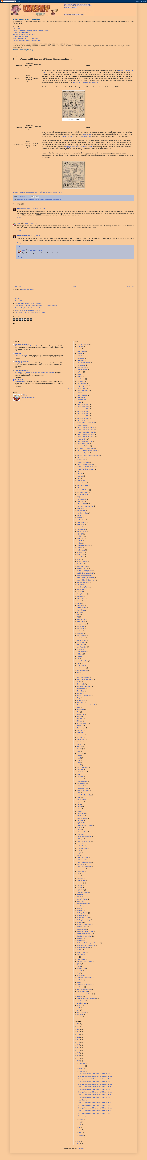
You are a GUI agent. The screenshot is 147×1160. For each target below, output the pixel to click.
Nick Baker (80, 737)
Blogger (81, 1148)
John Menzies (81, 644)
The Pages (80, 938)
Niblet (19, 223)
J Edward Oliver (81, 624)
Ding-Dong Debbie (82, 513)
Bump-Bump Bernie (82, 386)
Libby (78, 672)
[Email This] (32, 197)
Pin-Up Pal (80, 779)
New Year (80, 730)
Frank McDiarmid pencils (84, 570)
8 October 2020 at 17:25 (38, 208)
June (80, 1124)
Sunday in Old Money (22, 344)
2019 (78, 1042)
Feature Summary (82, 561)
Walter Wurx (80, 975)
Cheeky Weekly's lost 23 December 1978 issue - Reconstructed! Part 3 (37, 192)
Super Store (80, 890)
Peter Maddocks (81, 772)
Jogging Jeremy (81, 640)
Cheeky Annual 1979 (83, 404)
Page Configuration (82, 767)
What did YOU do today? (84, 984)
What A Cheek (81, 982)
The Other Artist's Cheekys (85, 933)
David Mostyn (81, 508)
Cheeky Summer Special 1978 (86, 430)
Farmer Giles (80, 557)
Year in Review (81, 1012)
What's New (80, 987)
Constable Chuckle (82, 485)
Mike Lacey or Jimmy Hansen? (86, 705)
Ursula (79, 966)
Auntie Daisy (80, 356)
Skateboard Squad (85, 136)
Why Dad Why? (81, 1001)
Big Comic (80, 372)
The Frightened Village (83, 920)
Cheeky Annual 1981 (83, 409)
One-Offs (79, 749)
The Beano (80, 910)
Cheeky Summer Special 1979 (86, 432)
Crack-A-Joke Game (83, 490)
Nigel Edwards (81, 739)
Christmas (80, 476)
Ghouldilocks (80, 584)
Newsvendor (80, 735)
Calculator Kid (22, 199)
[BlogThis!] (34, 197)
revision (79, 809)
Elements (79, 540)
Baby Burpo (80, 358)
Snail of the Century (82, 857)
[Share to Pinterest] (38, 197)
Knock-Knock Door (82, 661)
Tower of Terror (81, 954)
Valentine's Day (81, 968)
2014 (78, 1055)
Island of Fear (81, 619)
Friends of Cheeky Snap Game (86, 580)
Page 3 (79, 760)
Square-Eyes (80, 878)
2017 (78, 1047)
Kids (78, 658)
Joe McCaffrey (81, 638)
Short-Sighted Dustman (84, 836)
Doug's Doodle (81, 531)
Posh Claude (80, 786)
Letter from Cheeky (82, 670)
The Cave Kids (81, 915)
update (79, 964)
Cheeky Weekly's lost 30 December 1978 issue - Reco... (95, 1073)
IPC (78, 617)
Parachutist (80, 769)
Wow (78, 1007)
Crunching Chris (81, 499)
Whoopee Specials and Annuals (86, 998)
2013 (78, 1058)
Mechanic (79, 693)
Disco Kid (79, 517)
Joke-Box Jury (81, 649)
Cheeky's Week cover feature (85, 469)
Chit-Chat (79, 473)
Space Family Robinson (84, 866)
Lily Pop (79, 675)
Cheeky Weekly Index (20, 30)
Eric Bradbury (81, 550)
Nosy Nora (80, 742)
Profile (78, 797)
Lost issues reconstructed (45, 199)
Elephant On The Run (68, 136)
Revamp (79, 806)
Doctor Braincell (81, 522)
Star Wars (79, 885)
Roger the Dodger (82, 818)
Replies (21, 247)
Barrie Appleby (81, 365)
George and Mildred (83, 582)
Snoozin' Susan (81, 860)
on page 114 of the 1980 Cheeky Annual (78, 147)
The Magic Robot (20, 380)
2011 (78, 1141)
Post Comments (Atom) (28, 289)
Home (74, 286)
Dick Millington (81, 510)
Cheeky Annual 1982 (83, 411)
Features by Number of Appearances (24, 34)
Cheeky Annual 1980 (83, 406)
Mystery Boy (80, 725)
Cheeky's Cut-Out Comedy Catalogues (88, 455)
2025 (78, 1026)
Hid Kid (79, 603)
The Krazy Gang (81, 927)
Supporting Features (83, 892)
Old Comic (80, 746)
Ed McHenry (80, 536)
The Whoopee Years (83, 947)
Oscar (78, 751)
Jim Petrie (80, 631)
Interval (79, 614)
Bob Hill (79, 374)
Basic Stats (16, 29)
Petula (78, 774)
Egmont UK (80, 538)
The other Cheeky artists (84, 936)
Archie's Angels (81, 351)
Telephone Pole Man (83, 903)
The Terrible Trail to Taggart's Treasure (88, 943)
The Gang (80, 922)
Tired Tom (80, 950)
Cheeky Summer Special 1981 (86, 434)
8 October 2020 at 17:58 (30, 223)
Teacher (79, 897)
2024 (78, 1029)
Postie (78, 792)
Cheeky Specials (82, 425)
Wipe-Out (79, 1005)
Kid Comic (80, 654)
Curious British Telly (21, 370)
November (82, 1066)
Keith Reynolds (81, 651)
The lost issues (57, 199)
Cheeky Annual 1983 (83, 413)
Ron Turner (80, 820)
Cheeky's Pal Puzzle (83, 462)
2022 (78, 1034)
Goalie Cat (80, 591)
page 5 (79, 765)
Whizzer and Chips (82, 991)
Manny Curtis (81, 691)
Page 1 (79, 755)
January (81, 1138)
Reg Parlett (80, 802)
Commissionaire (81, 483)
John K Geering (81, 642)
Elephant (79, 543)
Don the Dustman (82, 527)
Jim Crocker (80, 628)
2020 (78, 1039)
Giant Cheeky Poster (83, 587)
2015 (78, 1053)
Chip (78, 471)
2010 (78, 1144)
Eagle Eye (80, 534)
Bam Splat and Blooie (83, 362)
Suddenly (79, 887)
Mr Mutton (80, 721)
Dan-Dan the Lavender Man (85, 506)
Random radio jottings (22, 361)
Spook (78, 876)
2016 (78, 1050)
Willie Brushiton (81, 1003)
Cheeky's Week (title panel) (85, 464)
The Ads (79, 908)
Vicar (78, 973)
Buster (17, 298)
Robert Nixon (81, 816)
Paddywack (80, 753)
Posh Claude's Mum (83, 790)
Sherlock (79, 829)
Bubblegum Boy (81, 383)
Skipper (79, 853)
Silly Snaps (80, 843)
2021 (78, 1037)
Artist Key (79, 353)
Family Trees (80, 552)
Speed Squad (81, 871)
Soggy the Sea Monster (84, 862)
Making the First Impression (23, 363)
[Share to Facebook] (37, 197)
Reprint (79, 804)
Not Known (80, 744)
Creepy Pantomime (82, 492)
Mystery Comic (81, 728)
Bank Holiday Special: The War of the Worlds (27, 346)
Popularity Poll (81, 783)
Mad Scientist (81, 684)
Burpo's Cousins (82, 388)
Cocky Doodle (81, 480)
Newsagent (80, 732)
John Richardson (82, 647)
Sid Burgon (80, 839)
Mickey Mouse (81, 700)
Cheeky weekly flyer (83, 443)
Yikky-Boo (80, 1014)
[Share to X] (35, 197)
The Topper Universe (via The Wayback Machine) (30, 312)
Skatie (78, 850)
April (80, 1130)
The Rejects (80, 940)
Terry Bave (80, 906)
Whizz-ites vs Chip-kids (84, 989)
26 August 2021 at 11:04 (35, 250)
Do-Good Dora (81, 520)
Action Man (80, 346)
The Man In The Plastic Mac (85, 931)
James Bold (80, 626)
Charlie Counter (81, 399)
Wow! (78, 1010)
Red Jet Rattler (81, 799)
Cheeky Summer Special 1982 (86, 436)
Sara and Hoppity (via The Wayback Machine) (28, 308)
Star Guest (80, 883)
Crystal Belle (80, 501)
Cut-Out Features (82, 503)
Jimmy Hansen (81, 635)
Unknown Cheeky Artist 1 (84, 961)
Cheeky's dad (81, 457)
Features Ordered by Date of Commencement (26, 40)
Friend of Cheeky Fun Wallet (85, 577)
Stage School (81, 880)
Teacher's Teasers (82, 899)
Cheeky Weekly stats (83, 453)
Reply (19, 217)
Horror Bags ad (82, 1100)
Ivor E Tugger (81, 621)
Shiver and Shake (82, 832)
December (82, 1063)
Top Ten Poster (81, 952)
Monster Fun (80, 714)
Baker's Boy (80, 360)
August (81, 1119)
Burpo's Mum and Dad (83, 390)
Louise (79, 681)
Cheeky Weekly (81, 439)
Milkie (78, 707)
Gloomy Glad (80, 589)
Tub (78, 957)
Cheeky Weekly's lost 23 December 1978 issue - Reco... (95, 1094)
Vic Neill (79, 970)
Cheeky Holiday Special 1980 (86, 423)
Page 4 (79, 762)
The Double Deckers (83, 917)
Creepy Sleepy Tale (82, 494)
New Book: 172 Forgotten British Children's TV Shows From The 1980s (35, 372)
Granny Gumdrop (82, 594)
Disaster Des (87, 134)
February (81, 1135)
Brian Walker (80, 381)
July (80, 1122)
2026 (78, 1024)
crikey (78, 497)
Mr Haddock (80, 718)
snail (78, 855)
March (81, 1132)
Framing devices (82, 566)
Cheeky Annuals (82, 420)
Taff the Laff (80, 894)
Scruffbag (79, 827)
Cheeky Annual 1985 (83, 418)
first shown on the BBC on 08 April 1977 (86, 83)
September (82, 1071)
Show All (70, 388)
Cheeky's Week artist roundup (86, 467)
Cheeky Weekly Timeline (20, 36)
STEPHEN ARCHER (23, 208)
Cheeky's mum (81, 460)
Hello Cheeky (81, 598)
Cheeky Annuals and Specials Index (38, 30)
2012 (78, 1061)
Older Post (130, 286)
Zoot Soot (79, 1017)
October (81, 1068)
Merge (78, 698)
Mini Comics (80, 709)
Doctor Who (80, 524)
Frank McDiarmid (82, 568)
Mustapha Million (82, 723)
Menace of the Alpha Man (84, 695)
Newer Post (17, 286)
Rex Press (80, 811)
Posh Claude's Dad (82, 788)
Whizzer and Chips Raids (84, 994)
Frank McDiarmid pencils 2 (85, 573)
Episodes (79, 547)
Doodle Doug (81, 529)
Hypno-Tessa (81, 610)
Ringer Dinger (81, 813)
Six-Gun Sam (81, 846)
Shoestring (80, 834)
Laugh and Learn (82, 665)
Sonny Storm (80, 864)
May (80, 1127)
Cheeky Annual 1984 (83, 416)
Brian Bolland (81, 379)
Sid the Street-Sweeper (84, 841)
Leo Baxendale (81, 668)
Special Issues (81, 869)
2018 (78, 1045)
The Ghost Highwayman (84, 924)
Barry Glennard (81, 367)
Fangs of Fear (81, 554)
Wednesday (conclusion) (84, 977)
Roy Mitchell (80, 823)
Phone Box (80, 776)
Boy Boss (79, 376)
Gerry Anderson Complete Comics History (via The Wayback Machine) (36, 305)
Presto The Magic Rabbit (84, 795)
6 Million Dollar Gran (83, 344)
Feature (79, 559)
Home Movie (80, 605)
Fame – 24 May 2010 (21, 355)
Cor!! (78, 487)
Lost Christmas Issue (32, 199)
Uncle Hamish (81, 959)
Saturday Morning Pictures (85, 825)
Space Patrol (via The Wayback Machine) (27, 310)
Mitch (78, 712)
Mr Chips (79, 716)
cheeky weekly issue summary (86, 448)
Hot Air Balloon (81, 607)
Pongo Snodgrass (82, 781)
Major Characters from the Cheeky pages (25, 38)
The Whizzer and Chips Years (86, 945)
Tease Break (80, 901)
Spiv (78, 873)
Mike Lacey (80, 702)
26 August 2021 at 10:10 (38, 236)
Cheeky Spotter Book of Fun (85, 427)
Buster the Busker (82, 395)
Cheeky (79, 402)
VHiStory (18, 353)
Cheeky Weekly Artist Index (21, 32)
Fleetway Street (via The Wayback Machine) (28, 303)
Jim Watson (80, 633)
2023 (78, 1031)
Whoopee (79, 996)
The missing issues (84, 1116)
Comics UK (18, 301)
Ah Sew (79, 349)
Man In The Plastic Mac (84, 686)
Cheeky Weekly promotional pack (87, 450)
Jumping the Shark (20, 381)
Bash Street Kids (82, 369)
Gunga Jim (80, 596)
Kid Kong (79, 656)
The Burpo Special (82, 913)
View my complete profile (28, 397)
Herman (79, 601)
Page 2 (79, 758)
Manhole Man (81, 688)
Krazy (78, 663)
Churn (78, 478)
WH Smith (80, 980)
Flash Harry (80, 564)
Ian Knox (79, 612)
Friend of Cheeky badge (84, 575)
